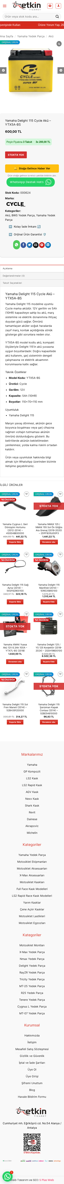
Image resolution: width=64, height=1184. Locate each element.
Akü (50, 36)
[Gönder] (57, 16)
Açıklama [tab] (7, 268)
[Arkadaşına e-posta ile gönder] (36, 245)
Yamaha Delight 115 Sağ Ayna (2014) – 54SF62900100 (15, 587)
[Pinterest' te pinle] (42, 245)
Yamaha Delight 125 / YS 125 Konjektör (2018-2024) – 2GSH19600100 (49, 647)
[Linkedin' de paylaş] (48, 245)
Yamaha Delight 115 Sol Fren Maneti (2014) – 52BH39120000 (15, 707)
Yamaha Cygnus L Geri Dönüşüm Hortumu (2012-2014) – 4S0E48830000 (15, 529)
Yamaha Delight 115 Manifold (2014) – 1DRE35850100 (49, 587)
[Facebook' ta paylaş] (23, 245)
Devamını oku (48, 542)
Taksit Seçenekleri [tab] (12, 283)
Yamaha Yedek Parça (31, 36)
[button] (5, 6)
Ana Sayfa (6, 36)
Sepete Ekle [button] (15, 542)
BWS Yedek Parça (23, 215)
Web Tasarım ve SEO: (32, 1180)
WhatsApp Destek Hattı (27, 182)
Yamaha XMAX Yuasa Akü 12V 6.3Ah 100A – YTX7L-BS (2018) (15, 647)
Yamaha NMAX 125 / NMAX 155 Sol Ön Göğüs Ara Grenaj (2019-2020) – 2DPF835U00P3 (48, 529)
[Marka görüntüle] (16, 204)
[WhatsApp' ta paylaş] (16, 244)
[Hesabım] (58, 6)
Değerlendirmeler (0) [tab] (14, 276)
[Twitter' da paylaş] (29, 245)
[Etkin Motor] (27, 6)
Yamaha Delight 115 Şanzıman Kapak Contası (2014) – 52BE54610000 (49, 709)
